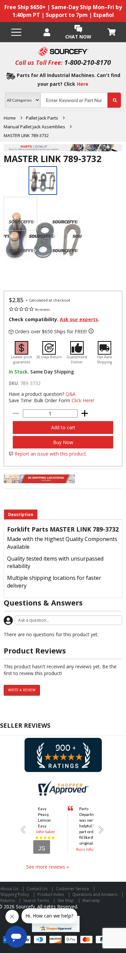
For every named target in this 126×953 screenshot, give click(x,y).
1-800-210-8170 (87, 62)
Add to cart (63, 427)
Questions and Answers (94, 894)
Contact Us (37, 889)
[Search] (114, 100)
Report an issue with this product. (50, 453)
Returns (7, 900)
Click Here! (83, 400)
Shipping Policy (14, 894)
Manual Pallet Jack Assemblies (34, 127)
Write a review (22, 690)
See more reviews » (47, 867)
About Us (9, 889)
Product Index (50, 894)
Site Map (65, 900)
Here (82, 84)
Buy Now (63, 442)
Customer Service (72, 889)
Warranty (91, 900)
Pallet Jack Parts (42, 118)
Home (10, 118)
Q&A (71, 394)
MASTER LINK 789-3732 (26, 135)
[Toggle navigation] (16, 32)
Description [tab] (20, 514)
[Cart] (112, 32)
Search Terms (36, 900)
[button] (25, 829)
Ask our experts (79, 319)
